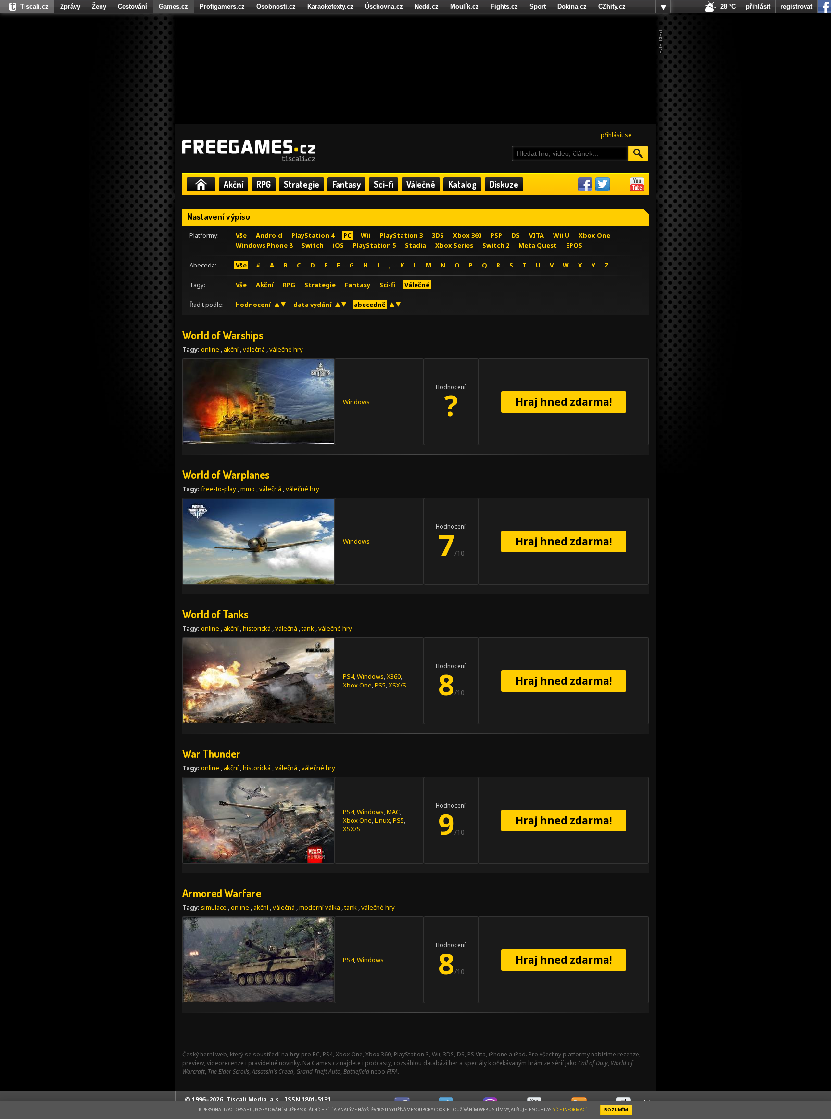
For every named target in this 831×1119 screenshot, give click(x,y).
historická (257, 628)
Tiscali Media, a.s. (254, 1099)
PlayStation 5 (374, 245)
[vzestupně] (277, 304)
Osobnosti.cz (276, 6)
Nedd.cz (427, 6)
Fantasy (346, 184)
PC (347, 235)
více (663, 6)
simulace (214, 907)
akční (231, 349)
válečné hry (286, 349)
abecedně (370, 304)
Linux (382, 820)
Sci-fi (383, 184)
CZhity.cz (612, 6)
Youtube (637, 184)
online (210, 349)
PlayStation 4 (312, 235)
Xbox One (594, 235)
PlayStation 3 (401, 235)
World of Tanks (215, 614)
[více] (663, 6)
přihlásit (758, 6)
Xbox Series (454, 245)
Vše (241, 235)
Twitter (602, 184)
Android (269, 235)
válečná (254, 349)
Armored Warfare (221, 893)
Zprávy (70, 6)
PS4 (348, 676)
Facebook (585, 184)
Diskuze (504, 184)
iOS (338, 245)
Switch (313, 245)
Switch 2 (495, 245)
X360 (394, 676)
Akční (233, 184)
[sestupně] (283, 304)
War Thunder (211, 753)
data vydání (312, 304)
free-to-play (218, 488)
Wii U (561, 235)
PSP (496, 235)
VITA (536, 235)
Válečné (420, 184)
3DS (438, 235)
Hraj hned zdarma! (564, 401)
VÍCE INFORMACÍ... (571, 1109)
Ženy (99, 6)
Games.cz (173, 6)
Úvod (201, 184)
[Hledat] (638, 153)
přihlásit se (616, 135)
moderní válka (319, 907)
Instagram (620, 184)
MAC (393, 811)
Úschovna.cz (384, 6)
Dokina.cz (572, 6)
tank (308, 628)
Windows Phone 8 (264, 245)
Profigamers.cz (222, 6)
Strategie (301, 184)
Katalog (462, 184)
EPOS (574, 245)
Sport (537, 6)
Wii (366, 235)
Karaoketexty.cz (330, 6)
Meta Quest (537, 245)
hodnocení (253, 304)
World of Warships (222, 335)
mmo (247, 488)
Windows (356, 401)
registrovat (796, 6)
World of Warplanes (225, 474)
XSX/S (397, 685)
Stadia (415, 245)
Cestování (132, 6)
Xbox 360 (467, 235)
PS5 (380, 685)
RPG (263, 184)
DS (515, 235)
